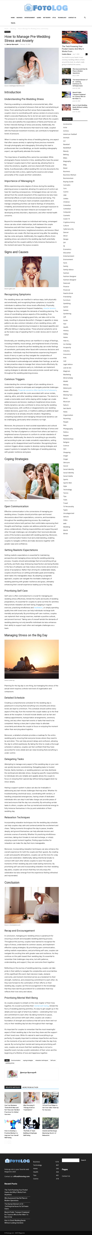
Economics (67, 249)
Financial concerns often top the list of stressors (37, 390)
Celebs (65, 198)
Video (65, 520)
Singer (65, 456)
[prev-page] (5, 1142)
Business (19, 17)
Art (64, 141)
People (65, 422)
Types (65, 510)
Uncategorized (68, 513)
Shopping (66, 452)
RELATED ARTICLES (13, 1087)
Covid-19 (66, 219)
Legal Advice (68, 364)
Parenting (67, 418)
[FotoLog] (46, 7)
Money (65, 385)
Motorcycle (67, 388)
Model (65, 381)
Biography (67, 161)
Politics (66, 432)
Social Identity (68, 469)
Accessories (67, 124)
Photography (68, 429)
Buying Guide (68, 182)
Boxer (65, 168)
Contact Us (72, 17)
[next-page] (9, 1142)
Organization (68, 415)
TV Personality (68, 506)
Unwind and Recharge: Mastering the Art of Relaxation (49, 1133)
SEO (64, 449)
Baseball (66, 144)
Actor (65, 127)
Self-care (53, 1060)
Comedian (67, 205)
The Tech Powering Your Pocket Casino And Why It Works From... (73, 48)
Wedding (13, 29)
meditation (38, 608)
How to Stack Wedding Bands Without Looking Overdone (80, 107)
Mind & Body (68, 378)
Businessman (68, 178)
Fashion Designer (69, 276)
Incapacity (67, 347)
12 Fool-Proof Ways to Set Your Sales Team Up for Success (50, 1107)
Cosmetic (66, 215)
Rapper (66, 435)
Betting (66, 154)
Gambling (67, 303)
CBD (64, 195)
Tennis (65, 493)
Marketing (67, 374)
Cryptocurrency (69, 222)
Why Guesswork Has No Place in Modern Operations (80, 71)
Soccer (65, 466)
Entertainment (29, 17)
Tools (65, 500)
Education (67, 253)
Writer (65, 533)
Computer (67, 212)
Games (39, 17)
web (64, 523)
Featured (66, 283)
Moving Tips (67, 395)
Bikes (65, 158)
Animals (66, 138)
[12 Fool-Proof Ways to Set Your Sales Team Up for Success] (50, 1097)
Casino (65, 192)
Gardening (67, 314)
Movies (66, 391)
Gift (64, 317)
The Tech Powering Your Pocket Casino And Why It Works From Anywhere (16, 1192)
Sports (65, 479)
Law (64, 361)
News (65, 412)
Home (13, 17)
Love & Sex (67, 368)
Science (66, 445)
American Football (70, 134)
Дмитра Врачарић (12, 44)
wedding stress (9, 1063)
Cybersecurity (68, 229)
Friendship (67, 297)
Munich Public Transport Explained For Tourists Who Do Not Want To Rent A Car (16, 1214)
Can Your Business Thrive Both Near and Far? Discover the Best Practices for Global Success (12, 1109)
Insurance (67, 354)
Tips (64, 496)
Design (65, 239)
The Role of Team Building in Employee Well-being (30, 1133)
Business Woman (69, 175)
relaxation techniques (41, 1060)
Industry (66, 351)
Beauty (65, 151)
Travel (13, 23)
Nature (66, 405)
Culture (66, 226)
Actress (66, 131)
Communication (16, 1060)
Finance (66, 286)
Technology (62, 17)
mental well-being (41, 1006)
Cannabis (66, 185)
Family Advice (68, 270)
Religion (66, 442)
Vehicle (66, 517)
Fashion (66, 273)
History (66, 330)
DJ (64, 246)
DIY (64, 242)
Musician (66, 401)
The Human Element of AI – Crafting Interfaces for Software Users (16, 1206)
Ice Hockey (67, 344)
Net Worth (46, 17)
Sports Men (67, 483)
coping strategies (28, 1060)
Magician (66, 371)
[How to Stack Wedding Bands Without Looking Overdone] (66, 107)
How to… (66, 341)
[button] (85, 18)
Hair (64, 324)
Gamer (65, 307)
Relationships (68, 439)
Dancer (66, 232)
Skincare (66, 462)
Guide (65, 320)
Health (65, 327)
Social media (68, 476)
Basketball (67, 148)
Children (66, 202)
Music (65, 398)
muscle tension (49, 308)
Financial (66, 290)
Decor (65, 236)
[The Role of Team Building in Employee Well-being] (31, 1123)
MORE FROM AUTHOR (30, 1087)
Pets (64, 425)
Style (54, 17)
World (65, 530)
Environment (68, 259)
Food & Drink (68, 293)
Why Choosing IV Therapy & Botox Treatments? (29, 1107)
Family (65, 266)
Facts (65, 263)
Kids (65, 357)
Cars (65, 188)
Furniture (66, 300)
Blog (65, 165)
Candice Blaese (66, 54)
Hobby (65, 334)
